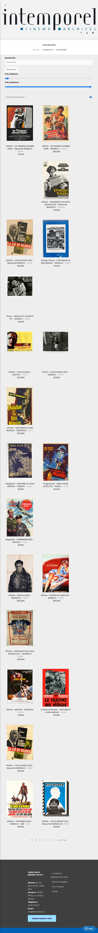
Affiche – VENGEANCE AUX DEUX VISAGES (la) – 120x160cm (19, 654)
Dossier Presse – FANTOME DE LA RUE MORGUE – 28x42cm (55, 261)
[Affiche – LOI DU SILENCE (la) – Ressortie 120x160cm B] (56, 798)
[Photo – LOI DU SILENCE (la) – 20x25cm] (56, 349)
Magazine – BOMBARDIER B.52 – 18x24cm (20, 540)
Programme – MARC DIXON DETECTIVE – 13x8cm (55, 485)
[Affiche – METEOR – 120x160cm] (20, 687)
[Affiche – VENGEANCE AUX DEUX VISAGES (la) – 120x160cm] (20, 628)
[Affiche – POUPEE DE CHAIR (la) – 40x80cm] (56, 572)
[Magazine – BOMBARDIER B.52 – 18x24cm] (20, 516)
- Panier (54, 891)
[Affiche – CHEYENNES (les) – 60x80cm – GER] (20, 798)
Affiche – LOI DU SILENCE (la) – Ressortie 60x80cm (20, 261)
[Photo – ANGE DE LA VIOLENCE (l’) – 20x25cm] (20, 293)
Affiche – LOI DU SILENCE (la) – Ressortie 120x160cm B (56, 822)
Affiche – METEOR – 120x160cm (20, 711)
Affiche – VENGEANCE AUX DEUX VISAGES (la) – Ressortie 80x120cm (55, 204)
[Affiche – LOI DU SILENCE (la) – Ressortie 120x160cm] (20, 742)
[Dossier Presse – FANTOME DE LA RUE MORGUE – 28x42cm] (56, 237)
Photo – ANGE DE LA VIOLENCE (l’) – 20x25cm (19, 317)
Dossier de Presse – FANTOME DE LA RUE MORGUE (56, 711)
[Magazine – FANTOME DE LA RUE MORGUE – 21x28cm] (20, 461)
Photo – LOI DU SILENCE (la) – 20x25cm (55, 373)
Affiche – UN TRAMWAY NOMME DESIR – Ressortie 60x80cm (20, 149)
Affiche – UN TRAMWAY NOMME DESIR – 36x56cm (56, 147)
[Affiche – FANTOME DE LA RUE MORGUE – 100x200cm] (20, 405)
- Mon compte (57, 886)
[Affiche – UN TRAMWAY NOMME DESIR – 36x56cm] (56, 123)
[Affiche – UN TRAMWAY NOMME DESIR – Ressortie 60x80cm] (20, 123)
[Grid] (90, 97)
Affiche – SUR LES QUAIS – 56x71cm (19, 373)
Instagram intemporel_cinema (42, 918)
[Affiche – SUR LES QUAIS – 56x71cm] (20, 349)
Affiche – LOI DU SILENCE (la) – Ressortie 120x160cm (20, 766)
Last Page (62, 840)
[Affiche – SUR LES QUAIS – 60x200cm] (20, 572)
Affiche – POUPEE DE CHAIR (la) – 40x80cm (56, 596)
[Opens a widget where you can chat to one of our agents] (89, 929)
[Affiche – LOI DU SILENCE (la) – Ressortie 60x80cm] (20, 237)
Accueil (36, 49)
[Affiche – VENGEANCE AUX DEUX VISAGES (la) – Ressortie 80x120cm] (56, 179)
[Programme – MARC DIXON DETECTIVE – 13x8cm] (56, 461)
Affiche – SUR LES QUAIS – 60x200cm (19, 596)
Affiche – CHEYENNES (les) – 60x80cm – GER (20, 822)
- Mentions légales (59, 882)
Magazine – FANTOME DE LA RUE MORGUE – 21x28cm (19, 485)
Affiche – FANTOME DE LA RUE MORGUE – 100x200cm (19, 429)
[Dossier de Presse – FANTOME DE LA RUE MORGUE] (56, 687)
